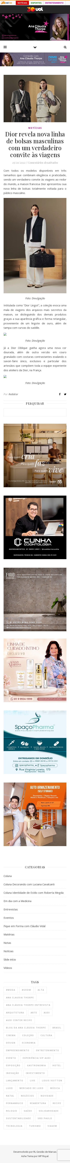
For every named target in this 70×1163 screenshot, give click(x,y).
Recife (57, 1103)
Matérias (9, 934)
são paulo (45, 1118)
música (55, 1088)
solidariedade (49, 1110)
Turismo (35, 1125)
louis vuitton (52, 1080)
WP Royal (43, 1156)
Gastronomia (36, 1065)
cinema (11, 1035)
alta (41, 989)
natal (10, 1095)
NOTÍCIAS (22, 3)
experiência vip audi (37, 1058)
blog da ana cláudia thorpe (26, 1027)
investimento (35, 1073)
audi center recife (19, 1020)
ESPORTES (36, 3)
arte (34, 1012)
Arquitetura (15, 1012)
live (32, 1080)
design (10, 1042)
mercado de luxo (32, 1088)
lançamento (14, 1080)
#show (26, 989)
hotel (57, 1065)
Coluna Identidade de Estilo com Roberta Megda (34, 892)
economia (29, 1042)
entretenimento (47, 1050)
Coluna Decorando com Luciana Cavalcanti (29, 884)
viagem (52, 1125)
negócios (27, 1095)
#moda (10, 989)
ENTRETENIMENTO (54, 3)
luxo (9, 1088)
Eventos (9, 917)
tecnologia (14, 1125)
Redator (13, 394)
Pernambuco (14, 1103)
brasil (57, 1027)
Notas (7, 943)
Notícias (35, 127)
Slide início (10, 959)
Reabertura (38, 1103)
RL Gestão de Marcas (45, 1151)
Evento (11, 1058)
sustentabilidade (18, 1118)
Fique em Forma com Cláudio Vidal (24, 926)
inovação (12, 1073)
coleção (28, 1035)
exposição (13, 1065)
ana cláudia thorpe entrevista (28, 1005)
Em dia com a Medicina (17, 901)
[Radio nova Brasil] (35, 65)
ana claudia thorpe (20, 997)
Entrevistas (11, 909)
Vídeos (8, 968)
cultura (46, 1035)
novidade (47, 1095)
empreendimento (17, 1050)
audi (47, 1012)
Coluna (8, 876)
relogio (11, 1110)
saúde (28, 1110)
